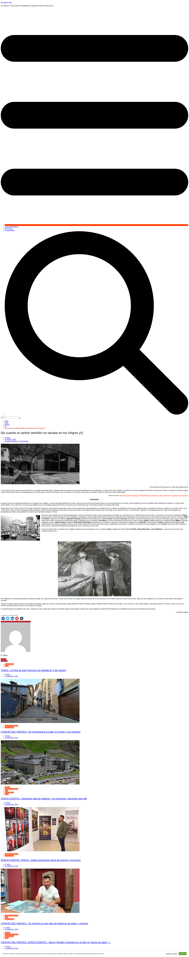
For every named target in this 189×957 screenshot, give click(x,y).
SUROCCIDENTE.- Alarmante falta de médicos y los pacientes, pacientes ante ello (44, 798)
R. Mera (7, 438)
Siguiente (4, 661)
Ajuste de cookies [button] (171, 953)
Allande (7, 787)
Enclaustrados (10, 230)
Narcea (18, 621)
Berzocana (8, 228)
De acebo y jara (6, 2)
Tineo (7, 666)
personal (24, 621)
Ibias (6, 791)
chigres (13, 621)
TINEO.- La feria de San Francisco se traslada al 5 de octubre (33, 670)
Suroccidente (23, 441)
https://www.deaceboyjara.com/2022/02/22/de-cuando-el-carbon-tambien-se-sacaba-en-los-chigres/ (153, 495)
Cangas (3, 621)
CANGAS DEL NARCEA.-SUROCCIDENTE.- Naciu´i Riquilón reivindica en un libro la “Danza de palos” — (56, 942)
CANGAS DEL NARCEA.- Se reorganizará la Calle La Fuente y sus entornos (41, 731)
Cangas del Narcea (11, 227)
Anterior (3, 659)
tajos (29, 621)
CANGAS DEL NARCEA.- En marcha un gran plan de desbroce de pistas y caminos (44, 923)
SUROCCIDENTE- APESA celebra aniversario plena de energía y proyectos (41, 860)
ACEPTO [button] (182, 953)
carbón (8, 621)
